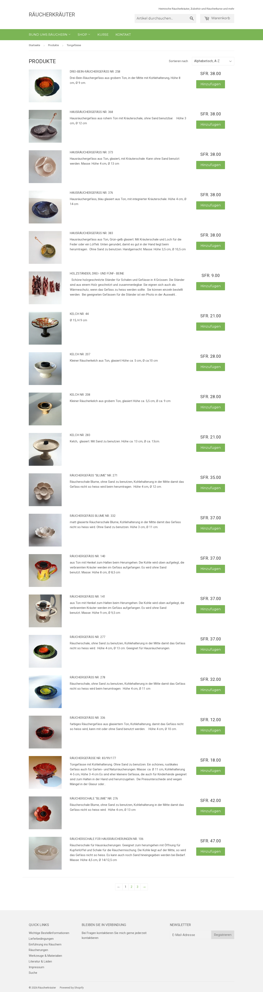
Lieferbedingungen (41, 939)
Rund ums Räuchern (48, 34)
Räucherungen (38, 950)
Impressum (36, 967)
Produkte (53, 45)
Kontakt (123, 34)
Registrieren (223, 935)
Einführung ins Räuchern (45, 944)
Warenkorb (220, 18)
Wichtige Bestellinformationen (49, 933)
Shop (83, 34)
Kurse (102, 34)
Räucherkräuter (52, 14)
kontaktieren (90, 938)
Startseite (34, 45)
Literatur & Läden (40, 961)
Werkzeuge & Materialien (45, 956)
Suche (33, 973)
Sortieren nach (178, 61)
